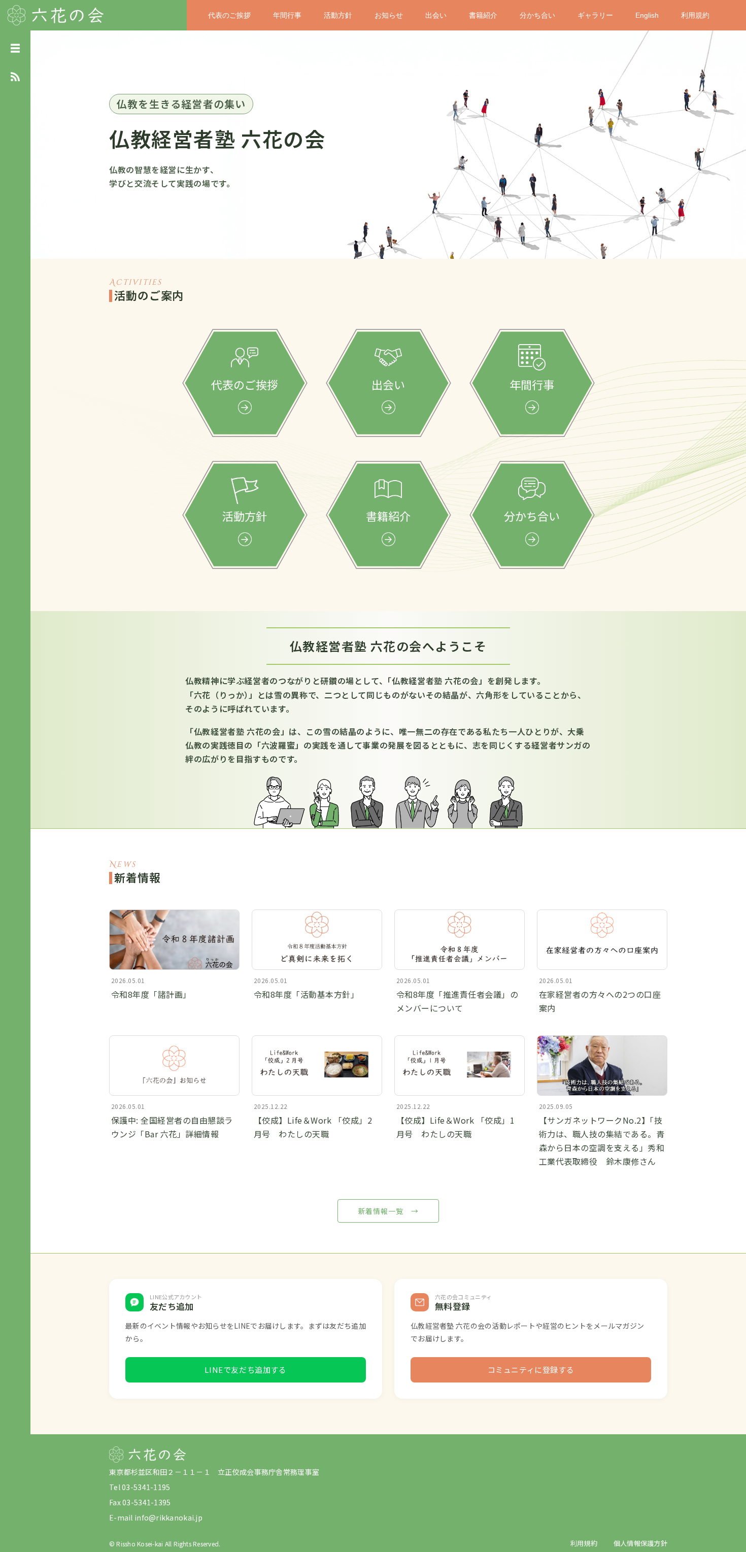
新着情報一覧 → (388, 1211)
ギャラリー (595, 15)
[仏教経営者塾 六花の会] (56, 14)
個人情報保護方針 (640, 1543)
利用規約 (695, 15)
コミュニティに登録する (531, 1369)
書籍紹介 (483, 15)
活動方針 (338, 15)
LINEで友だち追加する (245, 1369)
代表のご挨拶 (229, 15)
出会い (436, 15)
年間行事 (287, 15)
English (647, 15)
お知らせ (389, 15)
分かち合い (537, 15)
